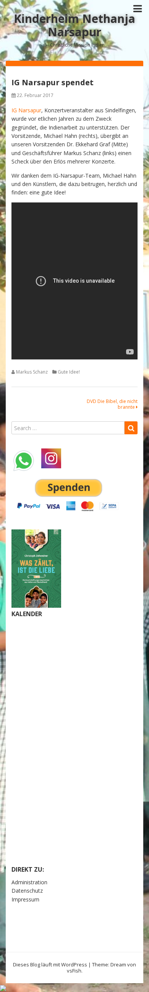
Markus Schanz (32, 372)
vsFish (74, 970)
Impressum (25, 899)
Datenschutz (27, 890)
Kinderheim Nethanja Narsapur (74, 25)
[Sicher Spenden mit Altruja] (3, 987)
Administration (29, 882)
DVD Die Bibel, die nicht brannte (112, 404)
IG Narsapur (26, 110)
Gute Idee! (69, 372)
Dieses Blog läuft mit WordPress (50, 964)
